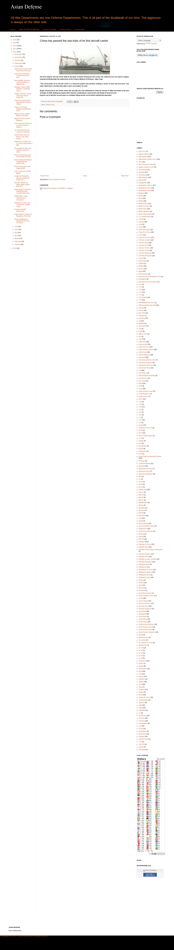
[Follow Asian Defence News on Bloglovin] (148, 56)
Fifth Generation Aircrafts (147, 305)
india (140, 339)
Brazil (141, 198)
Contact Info (79, 30)
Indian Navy (143, 352)
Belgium (141, 193)
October (18, 60)
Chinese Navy (50, 104)
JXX (140, 443)
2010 (15, 248)
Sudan (141, 663)
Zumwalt (141, 749)
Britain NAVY (143, 203)
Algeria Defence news (146, 167)
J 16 (140, 404)
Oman (141, 536)
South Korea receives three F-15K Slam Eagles (21, 136)
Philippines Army (144, 575)
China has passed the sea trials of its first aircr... (22, 75)
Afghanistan (143, 157)
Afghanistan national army (148, 159)
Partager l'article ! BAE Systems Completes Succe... (22, 89)
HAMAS (141, 323)
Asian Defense (26, 6)
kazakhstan (142, 446)
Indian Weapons (144, 355)
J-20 (140, 415)
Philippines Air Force (146, 570)
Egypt (141, 271)
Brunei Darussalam (145, 214)
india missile (143, 344)
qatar (140, 585)
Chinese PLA (143, 245)
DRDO (141, 266)
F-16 (140, 292)
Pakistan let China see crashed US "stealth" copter (22, 204)
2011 (15, 52)
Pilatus (141, 580)
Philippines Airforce (145, 572)
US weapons (143, 723)
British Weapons (144, 211)
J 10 (140, 402)
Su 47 (141, 650)
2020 (15, 40)
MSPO (141, 513)
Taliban (141, 682)
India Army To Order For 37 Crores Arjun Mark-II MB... (23, 143)
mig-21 (141, 492)
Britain (141, 201)
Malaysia (142, 466)
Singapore (142, 614)
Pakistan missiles (145, 554)
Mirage (141, 505)
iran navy (142, 381)
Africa (141, 162)
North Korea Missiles (146, 531)
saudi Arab (142, 611)
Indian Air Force (144, 347)
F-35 (140, 300)
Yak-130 (141, 744)
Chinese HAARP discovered (20, 210)
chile (140, 224)
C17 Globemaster (145, 216)
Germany (142, 318)
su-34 (141, 656)
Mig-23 (141, 495)
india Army (142, 342)
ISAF (140, 386)
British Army (143, 209)
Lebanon (142, 461)
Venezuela (142, 734)
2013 (15, 46)
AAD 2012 (142, 151)
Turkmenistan (143, 700)
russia (141, 598)
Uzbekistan (142, 731)
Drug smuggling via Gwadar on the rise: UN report (22, 221)
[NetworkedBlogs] (150, 870)
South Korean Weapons (147, 632)
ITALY (141, 399)
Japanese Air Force (145, 428)
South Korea (143, 622)
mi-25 (141, 482)
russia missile (143, 601)
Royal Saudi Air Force (146, 596)
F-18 (140, 295)
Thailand (142, 689)
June (16, 229)
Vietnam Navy (143, 739)
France (141, 310)
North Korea (143, 529)
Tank (140, 684)
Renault (141, 588)
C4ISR (141, 219)
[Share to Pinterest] (77, 101)
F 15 (140, 284)
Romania (142, 590)
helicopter (142, 326)
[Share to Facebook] (75, 101)
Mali (140, 476)
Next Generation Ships (146, 526)
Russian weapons (145, 609)
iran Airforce (143, 373)
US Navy (142, 721)
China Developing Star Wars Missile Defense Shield (22, 102)
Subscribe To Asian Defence (150, 874)
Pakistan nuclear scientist (147, 559)
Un (140, 713)
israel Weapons (144, 394)
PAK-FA (141, 539)
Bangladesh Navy (145, 190)
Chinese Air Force (145, 237)
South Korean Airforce (146, 624)
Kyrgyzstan (142, 451)
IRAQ (140, 383)
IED (140, 336)
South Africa (143, 619)
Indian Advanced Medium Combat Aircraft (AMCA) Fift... (23, 161)
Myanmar (142, 516)
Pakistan (142, 542)
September (19, 63)
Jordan (141, 441)
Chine (141, 235)
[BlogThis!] (70, 101)
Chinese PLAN (144, 250)
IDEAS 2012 (143, 334)
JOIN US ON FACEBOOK (29, 30)
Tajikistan (142, 679)
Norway (141, 534)
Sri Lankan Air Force (146, 643)
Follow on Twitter (49, 30)
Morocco (142, 510)
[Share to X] (73, 101)
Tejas (140, 687)
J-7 (140, 417)
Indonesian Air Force (146, 365)
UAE (140, 705)
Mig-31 (141, 500)
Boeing (141, 196)
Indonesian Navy (144, 368)
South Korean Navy (145, 629)
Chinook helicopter (145, 256)
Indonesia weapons (145, 363)
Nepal (141, 521)
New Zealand (143, 523)
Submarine (142, 661)
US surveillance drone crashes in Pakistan (22, 131)
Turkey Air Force (144, 697)
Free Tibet (142, 313)
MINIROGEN (143, 503)
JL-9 (140, 438)
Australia (142, 172)
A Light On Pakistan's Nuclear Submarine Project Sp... (22, 178)
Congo (141, 258)
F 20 (140, 287)
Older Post (124, 176)
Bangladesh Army (145, 188)
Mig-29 (141, 497)
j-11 (140, 409)
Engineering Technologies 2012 (150, 276)
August (17, 66)
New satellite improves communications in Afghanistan (22, 82)
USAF (141, 729)
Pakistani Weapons (145, 562)
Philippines (142, 567)
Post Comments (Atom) (57, 179)
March (17, 238)
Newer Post (45, 176)
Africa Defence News (146, 164)
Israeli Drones (143, 396)
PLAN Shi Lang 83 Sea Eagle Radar (22, 167)
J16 (140, 422)
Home (12, 30)
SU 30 (141, 648)
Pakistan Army (143, 547)
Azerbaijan (142, 175)
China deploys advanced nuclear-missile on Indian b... (23, 125)
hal (140, 321)
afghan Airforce (144, 154)
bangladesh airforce (145, 185)
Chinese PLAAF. (144, 248)
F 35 (140, 289)
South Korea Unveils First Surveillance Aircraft (23, 70)
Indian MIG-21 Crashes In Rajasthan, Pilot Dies (23, 215)
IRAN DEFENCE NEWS (147, 376)
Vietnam (141, 736)
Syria (140, 671)
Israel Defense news (146, 391)
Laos (140, 454)
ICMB (140, 331)
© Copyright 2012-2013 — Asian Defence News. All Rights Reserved (23, 936)
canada (141, 222)
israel (140, 389)
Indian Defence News (146, 349)
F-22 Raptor (143, 297)
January (18, 244)
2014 (15, 43)
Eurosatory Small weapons (148, 282)
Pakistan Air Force (145, 544)
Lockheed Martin (144, 463)
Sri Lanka (142, 640)
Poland (141, 583)
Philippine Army (144, 564)
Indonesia (142, 357)
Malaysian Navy (144, 471)
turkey (141, 695)
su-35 (141, 658)
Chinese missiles (144, 240)
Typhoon (142, 702)
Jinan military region (146, 436)
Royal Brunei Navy (145, 593)
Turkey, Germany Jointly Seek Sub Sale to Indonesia (22, 95)
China (141, 227)
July (16, 226)
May (16, 232)
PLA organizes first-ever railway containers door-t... (22, 150)
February (18, 241)
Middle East (143, 489)
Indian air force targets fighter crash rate (22, 114)
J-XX (140, 420)
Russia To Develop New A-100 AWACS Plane (22, 156)
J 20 (140, 407)
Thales (141, 692)
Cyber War (142, 261)
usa (140, 726)
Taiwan (141, 676)
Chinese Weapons (145, 253)
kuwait (141, 449)
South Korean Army (145, 627)
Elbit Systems (143, 274)
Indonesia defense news (147, 360)
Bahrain (141, 180)
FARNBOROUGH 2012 (147, 303)
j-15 (140, 412)
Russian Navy (143, 606)
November (18, 57)
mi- (140, 479)
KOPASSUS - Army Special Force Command (20, 198)
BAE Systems (143, 177)
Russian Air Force (145, 603)
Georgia (141, 316)
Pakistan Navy (144, 556)
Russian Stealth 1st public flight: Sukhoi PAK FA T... (22, 184)
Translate (153, 44)
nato (140, 518)
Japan (141, 425)
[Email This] (68, 101)
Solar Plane (143, 616)
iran (140, 370)
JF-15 (141, 430)
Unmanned (142, 716)
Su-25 (141, 653)
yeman (141, 747)
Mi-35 (141, 487)
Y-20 (140, 742)
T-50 (140, 674)
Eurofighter (142, 279)
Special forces (143, 637)
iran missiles (143, 378)
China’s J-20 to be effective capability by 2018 (22, 109)
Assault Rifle (143, 170)
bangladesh (143, 183)
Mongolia (142, 508)
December (18, 54)
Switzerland (143, 669)
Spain (141, 635)
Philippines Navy (144, 577)
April (16, 235)
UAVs (140, 708)
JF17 (140, 433)
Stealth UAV (143, 645)
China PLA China (145, 232)
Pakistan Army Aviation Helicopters (151, 549)
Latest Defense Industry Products (150, 456)
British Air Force (144, 206)
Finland (141, 308)
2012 (15, 49)
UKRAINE (142, 710)
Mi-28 (141, 484)
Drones (141, 269)
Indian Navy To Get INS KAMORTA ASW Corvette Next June (22, 191)
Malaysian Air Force (145, 469)
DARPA (141, 263)
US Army (142, 718)
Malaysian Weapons (146, 474)
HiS (140, 329)
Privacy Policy (65, 30)
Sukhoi (141, 666)
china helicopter (144, 230)
